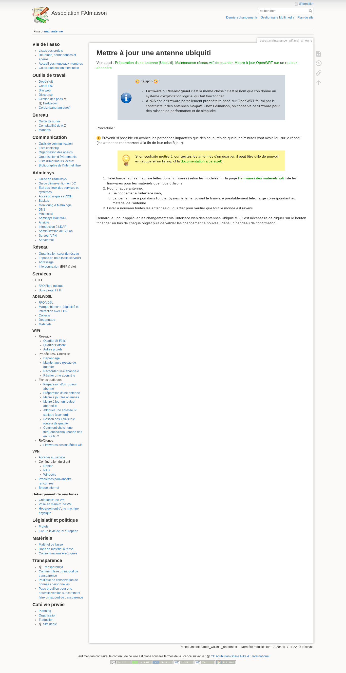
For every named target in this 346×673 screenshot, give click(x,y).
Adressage (46, 262)
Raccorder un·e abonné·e (61, 371)
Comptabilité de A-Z (52, 125)
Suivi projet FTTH (51, 290)
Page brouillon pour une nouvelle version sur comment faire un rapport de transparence (61, 593)
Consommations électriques (58, 553)
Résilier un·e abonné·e (59, 375)
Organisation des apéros (56, 152)
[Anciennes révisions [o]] (318, 63)
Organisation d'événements (57, 157)
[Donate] (141, 662)
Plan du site (305, 17)
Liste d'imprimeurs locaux (56, 161)
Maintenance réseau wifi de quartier (204, 63)
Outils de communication (56, 143)
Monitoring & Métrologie (55, 205)
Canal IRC (46, 86)
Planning (45, 611)
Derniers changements (242, 17)
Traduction (46, 620)
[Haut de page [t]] (318, 82)
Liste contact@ (49, 148)
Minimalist (46, 214)
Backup (44, 200)
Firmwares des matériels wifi (62, 445)
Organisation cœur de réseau (59, 253)
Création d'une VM (51, 500)
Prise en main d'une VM (55, 504)
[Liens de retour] (318, 73)
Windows (49, 474)
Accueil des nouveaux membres (61, 63)
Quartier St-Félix (54, 341)
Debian (48, 466)
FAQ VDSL (46, 302)
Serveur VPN (48, 235)
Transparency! (53, 567)
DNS (42, 209)
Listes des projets (51, 50)
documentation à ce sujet (201, 161)
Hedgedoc (50, 103)
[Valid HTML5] (184, 662)
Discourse (46, 95)
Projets (43, 526)
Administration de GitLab (56, 231)
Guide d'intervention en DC (57, 183)
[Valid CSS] (205, 662)
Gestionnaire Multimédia (277, 17)
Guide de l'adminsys (53, 179)
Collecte (44, 315)
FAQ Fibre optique (51, 286)
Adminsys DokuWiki (52, 218)
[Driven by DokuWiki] (226, 662)
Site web (45, 90)
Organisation (47, 615)
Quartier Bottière (54, 345)
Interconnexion (49, 266)
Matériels (45, 324)
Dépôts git (46, 81)
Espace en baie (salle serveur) (60, 258)
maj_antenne (53, 31)
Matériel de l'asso (51, 544)
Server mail (46, 240)
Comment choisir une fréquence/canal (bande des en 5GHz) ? (62, 432)
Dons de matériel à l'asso (56, 549)
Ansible (44, 222)
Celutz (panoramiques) (54, 107)
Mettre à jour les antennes (61, 397)
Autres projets (52, 349)
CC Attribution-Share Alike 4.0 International (240, 656)
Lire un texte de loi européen (58, 531)
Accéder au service (52, 457)
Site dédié (50, 624)
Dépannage (47, 320)
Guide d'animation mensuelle (59, 68)
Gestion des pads (51, 99)
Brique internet (49, 488)
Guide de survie (50, 121)
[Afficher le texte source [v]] (318, 54)
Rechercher (311, 11)
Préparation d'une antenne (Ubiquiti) (144, 63)
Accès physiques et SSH (55, 196)
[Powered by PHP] (162, 662)
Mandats (45, 130)
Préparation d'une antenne (61, 393)
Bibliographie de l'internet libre (60, 165)
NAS (46, 470)
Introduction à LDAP (52, 227)
